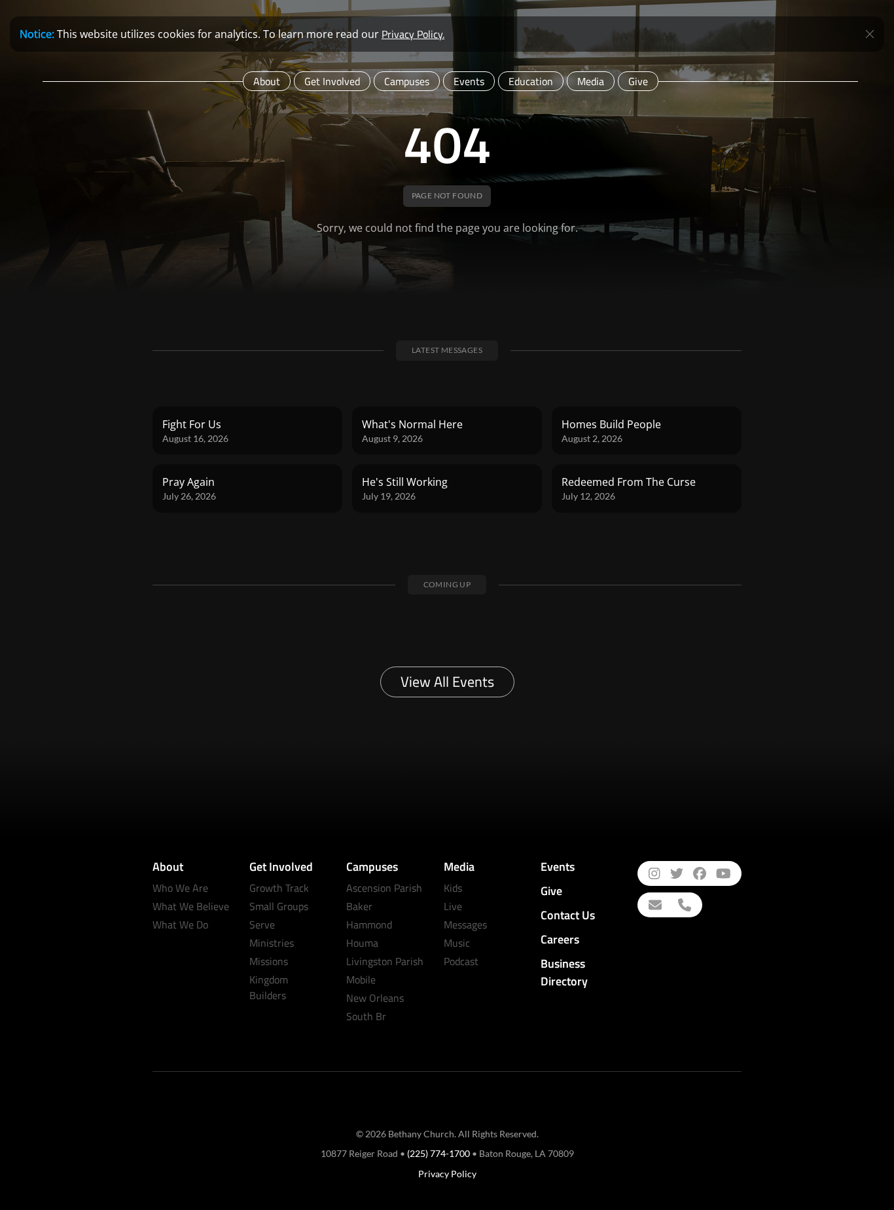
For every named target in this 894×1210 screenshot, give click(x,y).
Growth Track (279, 888)
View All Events (447, 681)
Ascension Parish (384, 888)
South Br (366, 1016)
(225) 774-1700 (438, 1153)
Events (469, 81)
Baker (359, 906)
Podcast (461, 961)
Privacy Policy (447, 1173)
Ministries (271, 943)
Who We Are (180, 888)
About (266, 81)
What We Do (180, 924)
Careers (560, 939)
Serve (262, 924)
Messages (465, 924)
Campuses (406, 81)
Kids (453, 888)
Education (531, 81)
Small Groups (278, 906)
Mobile (361, 979)
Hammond (369, 924)
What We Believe (190, 906)
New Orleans (375, 998)
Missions (268, 961)
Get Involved (332, 81)
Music (457, 943)
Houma (362, 943)
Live (453, 906)
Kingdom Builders (268, 987)
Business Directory (564, 972)
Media (590, 81)
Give (638, 81)
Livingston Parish (384, 961)
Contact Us (568, 915)
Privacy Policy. (413, 34)
